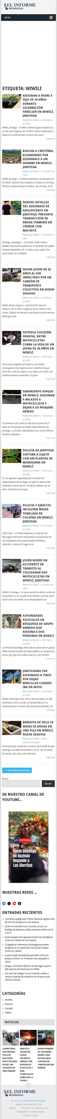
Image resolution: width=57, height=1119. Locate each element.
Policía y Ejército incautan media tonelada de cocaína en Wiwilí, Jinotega (38, 513)
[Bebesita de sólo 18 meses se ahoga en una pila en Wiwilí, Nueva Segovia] (11, 728)
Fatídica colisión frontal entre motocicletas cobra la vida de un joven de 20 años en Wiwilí (38, 342)
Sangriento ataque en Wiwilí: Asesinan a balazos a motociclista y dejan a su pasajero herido (39, 401)
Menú (7, 17)
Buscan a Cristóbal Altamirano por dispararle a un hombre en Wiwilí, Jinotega (38, 159)
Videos (8, 1012)
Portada (9, 1008)
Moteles (9, 999)
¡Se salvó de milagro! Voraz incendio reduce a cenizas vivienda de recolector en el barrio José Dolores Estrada (27, 976)
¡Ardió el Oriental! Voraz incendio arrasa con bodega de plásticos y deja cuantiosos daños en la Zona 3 (29, 929)
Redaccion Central (31, 120)
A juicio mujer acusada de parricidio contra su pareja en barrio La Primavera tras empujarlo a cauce (27, 958)
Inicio (12, 1108)
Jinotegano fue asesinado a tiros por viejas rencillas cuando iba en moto (37, 679)
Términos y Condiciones (30, 1112)
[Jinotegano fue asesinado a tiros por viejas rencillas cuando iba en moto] (11, 677)
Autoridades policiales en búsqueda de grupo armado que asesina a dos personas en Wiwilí (38, 625)
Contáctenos (30, 1115)
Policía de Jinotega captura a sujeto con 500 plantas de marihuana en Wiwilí (38, 458)
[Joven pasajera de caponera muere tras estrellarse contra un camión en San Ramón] (46, 1038)
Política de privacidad (34, 1108)
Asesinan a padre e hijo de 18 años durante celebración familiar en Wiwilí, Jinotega (38, 105)
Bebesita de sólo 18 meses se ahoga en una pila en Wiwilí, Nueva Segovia (38, 728)
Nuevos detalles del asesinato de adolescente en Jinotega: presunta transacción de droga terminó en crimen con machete (38, 216)
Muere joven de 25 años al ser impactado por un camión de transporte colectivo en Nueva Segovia (38, 281)
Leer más (51, 138)
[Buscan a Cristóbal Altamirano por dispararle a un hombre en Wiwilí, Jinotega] (11, 157)
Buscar (5, 778)
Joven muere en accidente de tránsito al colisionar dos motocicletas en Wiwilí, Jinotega (36, 570)
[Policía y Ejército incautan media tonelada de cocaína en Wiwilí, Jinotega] (11, 511)
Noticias (9, 1004)
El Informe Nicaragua (32, 1101)
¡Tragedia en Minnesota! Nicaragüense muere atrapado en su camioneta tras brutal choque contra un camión (27, 947)
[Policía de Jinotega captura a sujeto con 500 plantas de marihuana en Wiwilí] (11, 456)
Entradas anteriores (19, 770)
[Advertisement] (28, 51)
